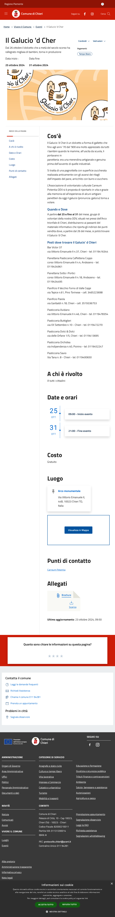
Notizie (5, 814)
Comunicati (7, 820)
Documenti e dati (10, 793)
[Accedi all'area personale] (102, 4)
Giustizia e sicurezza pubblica (91, 771)
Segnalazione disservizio (88, 819)
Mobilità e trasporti (48, 798)
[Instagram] (91, 14)
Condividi (82, 41)
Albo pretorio (8, 861)
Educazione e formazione (88, 766)
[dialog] (57, 899)
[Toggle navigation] (6, 13)
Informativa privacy (12, 872)
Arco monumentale (69, 491)
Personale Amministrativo (15, 787)
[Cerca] (109, 14)
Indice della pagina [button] (17, 131)
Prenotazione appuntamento (90, 814)
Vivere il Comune (23, 27)
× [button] (112, 884)
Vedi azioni (98, 41)
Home (7, 27)
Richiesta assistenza (86, 830)
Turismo (43, 793)
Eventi (39, 27)
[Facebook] (84, 14)
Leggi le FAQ (82, 825)
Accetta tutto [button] (45, 904)
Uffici (4, 777)
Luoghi (5, 840)
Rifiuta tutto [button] (69, 904)
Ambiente (81, 782)
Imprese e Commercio (50, 782)
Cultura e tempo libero (50, 771)
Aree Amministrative (12, 771)
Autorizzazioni (83, 793)
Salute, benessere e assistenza (91, 787)
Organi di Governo (11, 766)
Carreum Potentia (56, 570)
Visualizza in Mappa (78, 530)
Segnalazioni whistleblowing (90, 836)
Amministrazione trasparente (17, 867)
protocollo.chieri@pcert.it (57, 841)
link (86, 898)
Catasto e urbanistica (49, 787)
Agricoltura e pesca (86, 798)
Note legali (7, 877)
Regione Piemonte (13, 4)
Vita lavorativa (46, 777)
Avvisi (5, 825)
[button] (57, 911)
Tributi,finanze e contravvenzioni (92, 776)
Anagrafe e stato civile (50, 766)
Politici (5, 782)
